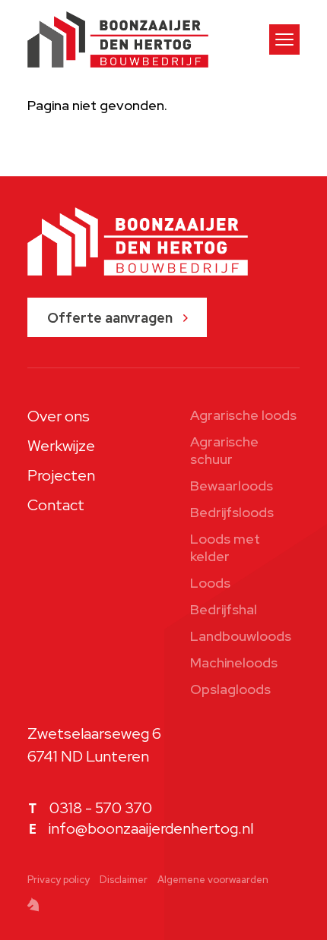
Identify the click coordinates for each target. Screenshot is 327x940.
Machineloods (234, 662)
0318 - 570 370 (100, 808)
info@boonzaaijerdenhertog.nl (151, 828)
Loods (210, 582)
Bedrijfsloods (232, 512)
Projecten (61, 475)
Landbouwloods (240, 636)
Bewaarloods (231, 485)
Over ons (58, 416)
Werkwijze (61, 446)
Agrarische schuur (224, 450)
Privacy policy (58, 879)
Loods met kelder (225, 547)
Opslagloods (230, 689)
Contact (55, 505)
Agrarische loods (243, 415)
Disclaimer (124, 879)
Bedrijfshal (223, 609)
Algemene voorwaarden (212, 879)
